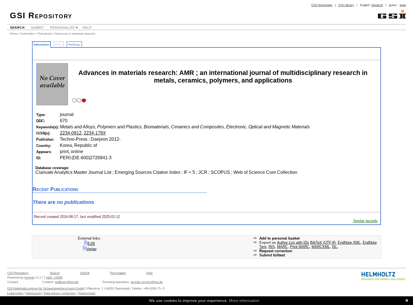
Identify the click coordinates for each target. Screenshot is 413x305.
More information (244, 300)
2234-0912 (70, 133)
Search (17, 27)
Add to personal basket (279, 238)
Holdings (74, 44)
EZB (91, 244)
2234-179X (95, 133)
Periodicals (45, 33)
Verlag (91, 249)
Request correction (275, 251)
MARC (282, 247)
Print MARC (299, 247)
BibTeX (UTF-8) (322, 242)
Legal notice (15, 293)
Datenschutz (87, 293)
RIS (272, 247)
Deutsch (377, 5)
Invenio (29, 277)
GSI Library (346, 5)
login (403, 5)
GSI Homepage (321, 5)
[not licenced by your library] (78, 100)
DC (334, 247)
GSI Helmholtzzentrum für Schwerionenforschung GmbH (46, 288)
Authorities (27, 33)
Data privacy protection (60, 293)
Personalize (62, 27)
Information (41, 44)
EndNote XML (349, 242)
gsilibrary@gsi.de (66, 282)
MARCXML (321, 247)
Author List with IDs (293, 242)
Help (87, 27)
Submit (37, 27)
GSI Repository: (18, 273)
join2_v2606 (54, 277)
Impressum (33, 293)
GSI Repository (41, 15)
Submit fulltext (272, 255)
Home (13, 33)
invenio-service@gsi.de (147, 282)
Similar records (365, 221)
